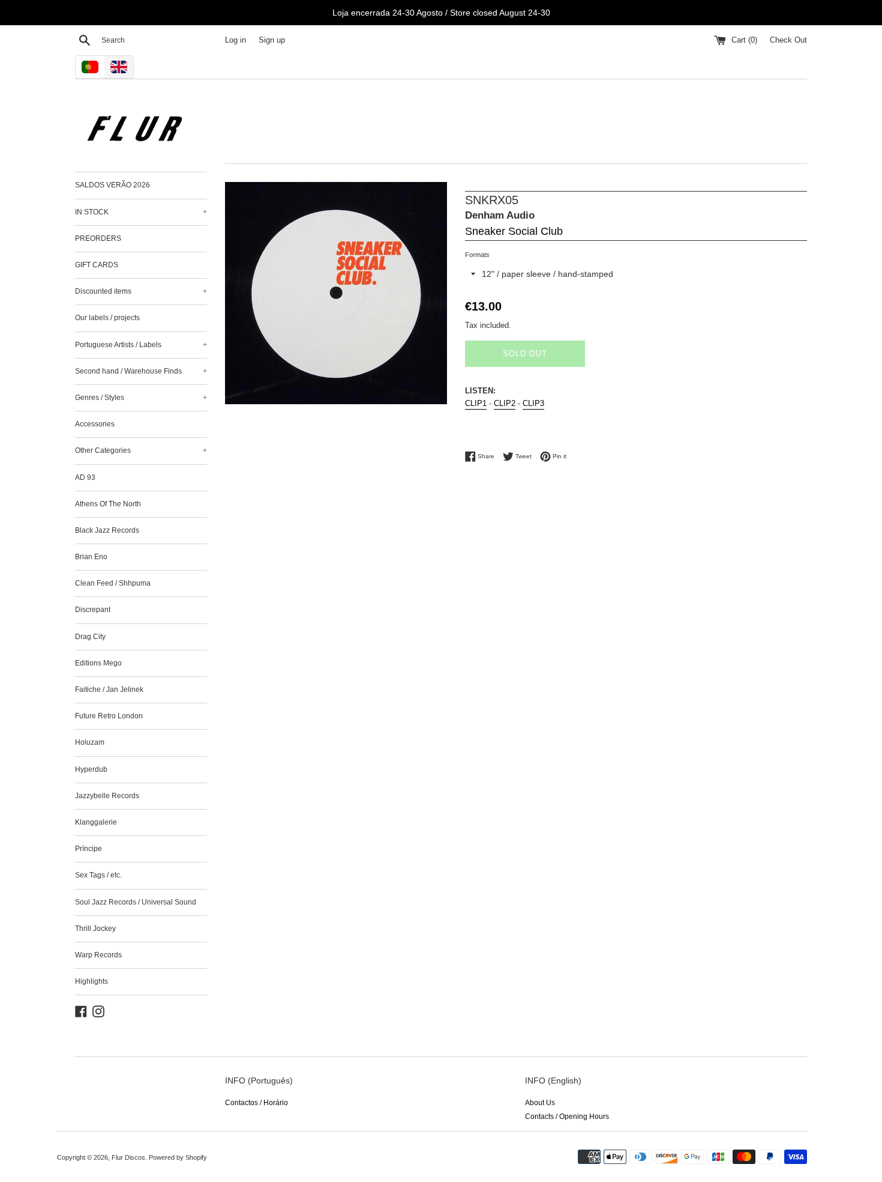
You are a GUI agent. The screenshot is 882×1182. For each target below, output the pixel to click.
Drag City (90, 636)
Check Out (788, 40)
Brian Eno (91, 557)
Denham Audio (500, 215)
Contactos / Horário (256, 1103)
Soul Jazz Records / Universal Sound (135, 902)
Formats (477, 254)
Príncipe (88, 848)
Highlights (91, 981)
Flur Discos (128, 1157)
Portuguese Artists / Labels (141, 345)
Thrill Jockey (95, 928)
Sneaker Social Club (514, 231)
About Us (540, 1103)
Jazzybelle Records (107, 796)
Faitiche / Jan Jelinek (109, 689)
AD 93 (85, 477)
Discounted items (141, 291)
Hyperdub (91, 769)
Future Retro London (109, 716)
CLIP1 (476, 403)
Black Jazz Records (107, 530)
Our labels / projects (107, 318)
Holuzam (89, 742)
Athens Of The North (108, 504)
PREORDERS (98, 238)
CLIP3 (533, 403)
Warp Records (98, 955)
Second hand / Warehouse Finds (141, 371)
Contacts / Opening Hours (567, 1116)
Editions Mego (98, 663)
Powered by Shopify (178, 1157)
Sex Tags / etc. (98, 875)
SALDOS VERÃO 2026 (112, 185)
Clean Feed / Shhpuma (113, 583)
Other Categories (141, 450)
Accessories (95, 424)
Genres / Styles (141, 397)
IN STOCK (141, 212)
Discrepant (92, 609)
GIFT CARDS (96, 265)
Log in (235, 40)
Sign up (272, 40)
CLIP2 (504, 403)
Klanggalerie (96, 822)
